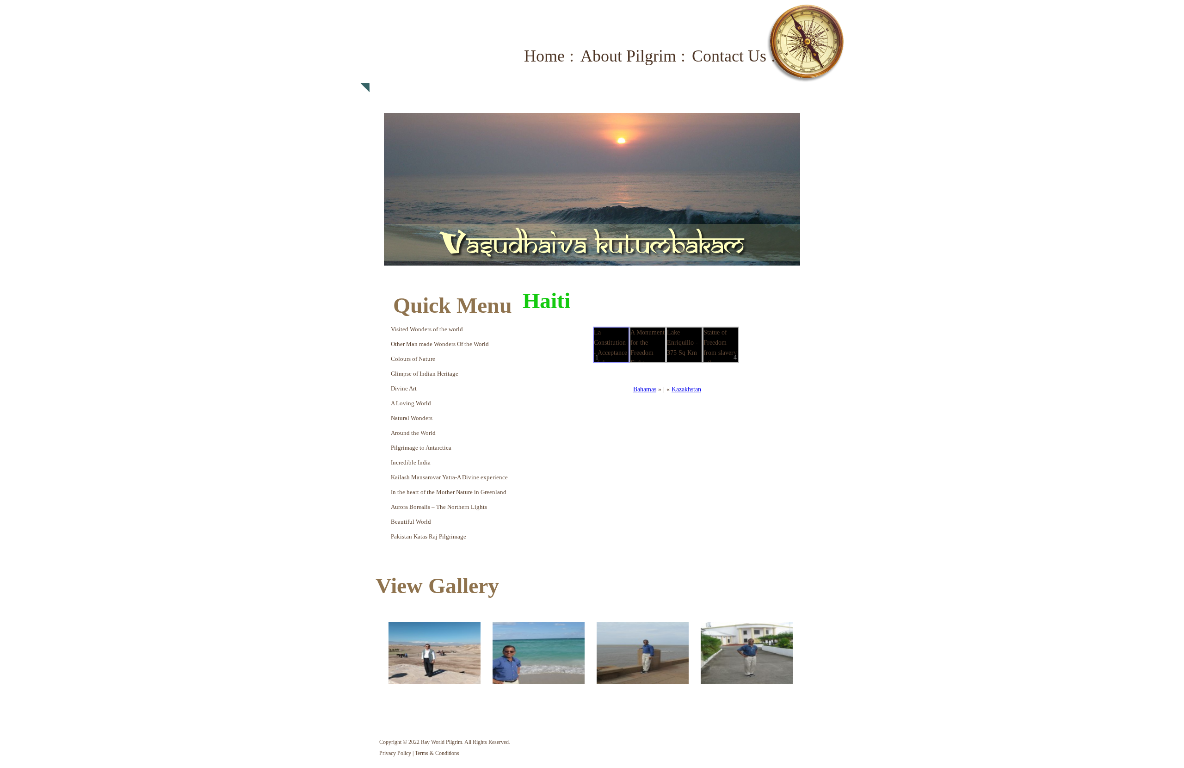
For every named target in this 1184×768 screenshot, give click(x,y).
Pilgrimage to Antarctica (421, 447)
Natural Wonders (411, 418)
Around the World (413, 432)
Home (544, 56)
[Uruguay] (643, 653)
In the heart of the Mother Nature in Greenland (448, 492)
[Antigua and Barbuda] (747, 653)
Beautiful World (411, 521)
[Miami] (539, 653)
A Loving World (411, 403)
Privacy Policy (395, 753)
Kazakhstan (686, 389)
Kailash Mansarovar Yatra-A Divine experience (449, 477)
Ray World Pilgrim (430, 62)
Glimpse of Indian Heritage (424, 373)
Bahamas (644, 389)
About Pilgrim (628, 56)
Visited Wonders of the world (427, 329)
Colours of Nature (413, 358)
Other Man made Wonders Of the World (440, 344)
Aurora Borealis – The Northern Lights (439, 506)
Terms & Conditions (437, 753)
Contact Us (729, 56)
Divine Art (404, 388)
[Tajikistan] (434, 653)
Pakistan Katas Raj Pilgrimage (428, 536)
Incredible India (411, 462)
